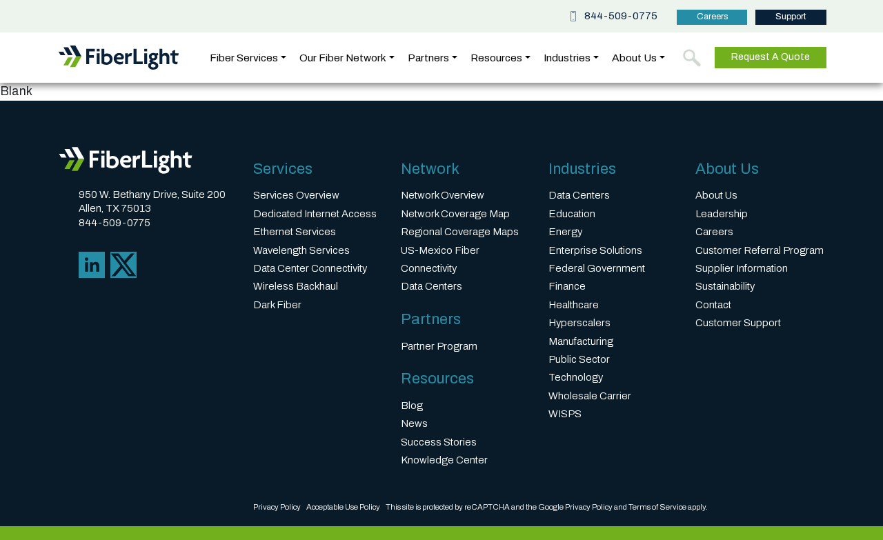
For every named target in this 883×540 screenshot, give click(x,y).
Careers (712, 16)
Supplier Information (741, 268)
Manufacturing (580, 341)
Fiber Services (244, 57)
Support (790, 16)
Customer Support (738, 322)
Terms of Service (657, 507)
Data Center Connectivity (310, 268)
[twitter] (123, 264)
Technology (575, 377)
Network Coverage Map (455, 213)
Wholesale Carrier (589, 395)
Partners (428, 57)
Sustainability (725, 286)
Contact (713, 304)
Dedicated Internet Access (315, 213)
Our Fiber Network (342, 57)
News (414, 423)
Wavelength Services (301, 250)
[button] (692, 58)
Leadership (721, 213)
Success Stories (439, 442)
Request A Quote (770, 57)
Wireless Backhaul (295, 286)
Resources (496, 57)
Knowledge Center (444, 460)
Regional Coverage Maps (460, 231)
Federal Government (596, 268)
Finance (567, 286)
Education (571, 213)
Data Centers (431, 286)
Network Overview (442, 195)
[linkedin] (92, 264)
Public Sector (579, 359)
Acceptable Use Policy (343, 507)
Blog (412, 405)
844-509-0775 (620, 16)
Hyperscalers (579, 322)
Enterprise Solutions (595, 250)
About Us (634, 57)
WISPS (565, 413)
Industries (567, 57)
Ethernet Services (294, 231)
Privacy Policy (277, 507)
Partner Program (439, 346)
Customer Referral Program (759, 250)
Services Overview (296, 195)
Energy (565, 231)
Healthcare (573, 304)
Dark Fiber (277, 304)
